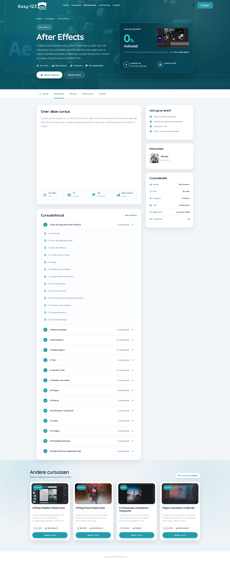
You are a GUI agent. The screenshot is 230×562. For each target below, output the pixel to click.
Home (39, 19)
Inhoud (73, 94)
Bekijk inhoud (74, 75)
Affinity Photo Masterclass (90, 507)
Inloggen (205, 5)
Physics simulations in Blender (179, 507)
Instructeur (87, 94)
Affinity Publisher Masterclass (48, 507)
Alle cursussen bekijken (188, 475)
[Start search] (193, 5)
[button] (226, 555)
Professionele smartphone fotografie (133, 509)
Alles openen (131, 215)
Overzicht (59, 94)
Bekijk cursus (50, 535)
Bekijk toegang (51, 75)
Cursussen (49, 19)
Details (102, 94)
